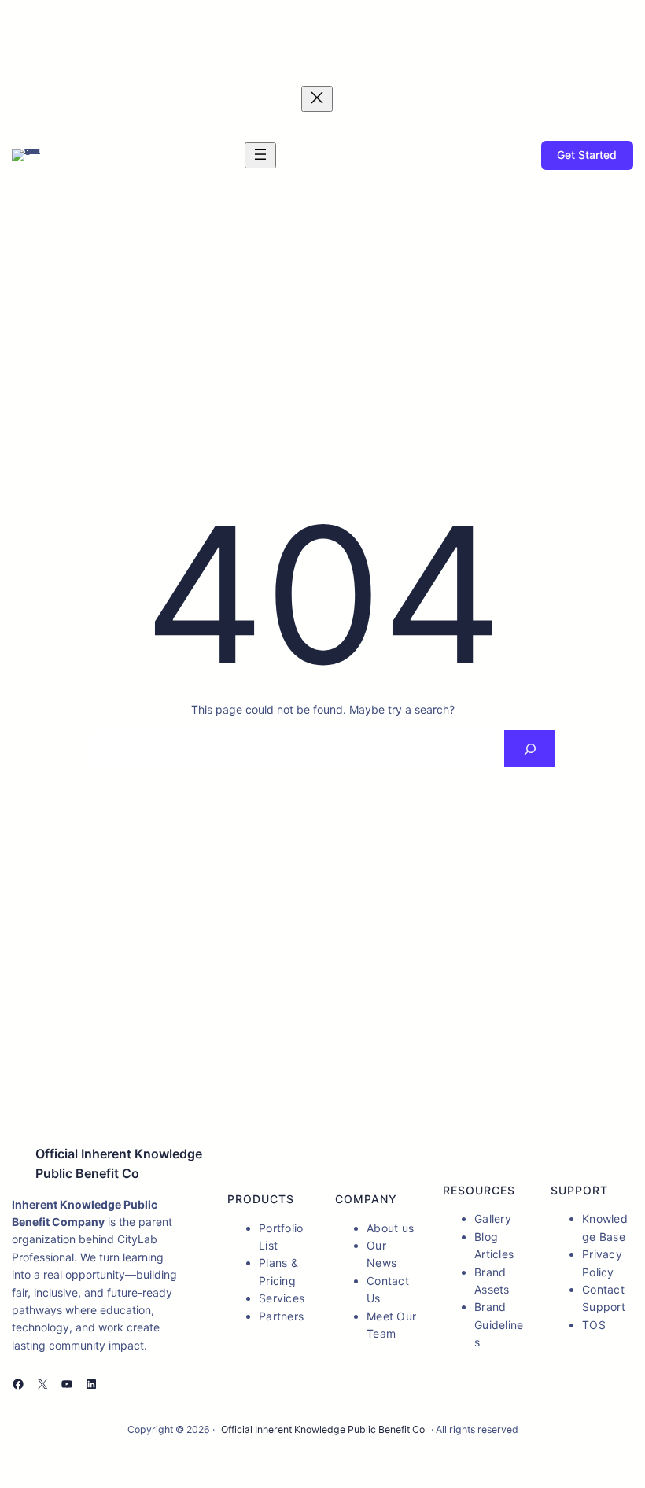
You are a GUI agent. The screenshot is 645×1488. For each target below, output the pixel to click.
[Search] (529, 748)
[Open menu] (260, 155)
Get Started (587, 154)
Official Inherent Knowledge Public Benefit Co (323, 1429)
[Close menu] (317, 99)
